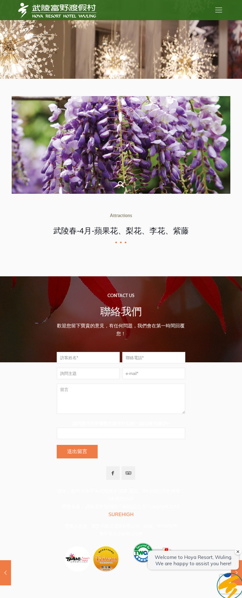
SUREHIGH (121, 514)
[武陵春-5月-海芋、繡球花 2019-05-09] (5, 572)
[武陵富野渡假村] (57, 10)
